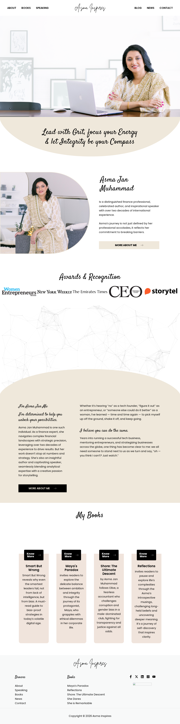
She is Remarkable (79, 703)
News (18, 699)
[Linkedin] (142, 676)
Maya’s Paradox (78, 686)
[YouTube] (153, 676)
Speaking (21, 690)
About (19, 686)
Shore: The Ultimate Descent (86, 694)
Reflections (74, 690)
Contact (20, 703)
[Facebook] (130, 676)
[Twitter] (136, 676)
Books (19, 694)
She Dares (74, 699)
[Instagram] (148, 676)
